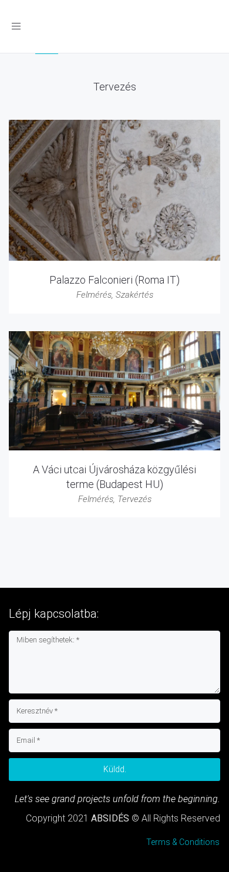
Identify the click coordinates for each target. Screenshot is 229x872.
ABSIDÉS (110, 818)
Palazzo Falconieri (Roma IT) (114, 280)
